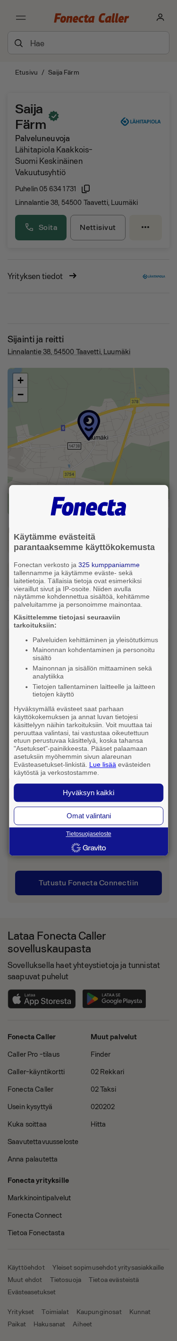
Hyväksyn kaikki (88, 793)
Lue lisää (102, 764)
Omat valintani (89, 816)
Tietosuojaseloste (88, 834)
